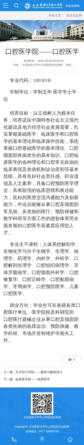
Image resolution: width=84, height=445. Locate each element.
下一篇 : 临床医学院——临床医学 (26, 379)
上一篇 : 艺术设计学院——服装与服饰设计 (32, 372)
